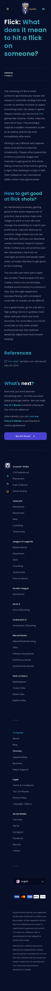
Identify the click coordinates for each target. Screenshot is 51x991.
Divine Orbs (18, 694)
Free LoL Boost (20, 578)
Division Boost (20, 547)
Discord (17, 844)
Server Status (20, 491)
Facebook (18, 838)
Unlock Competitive (23, 653)
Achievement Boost (23, 666)
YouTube (17, 819)
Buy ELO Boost (12, 405)
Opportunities (20, 757)
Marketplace (19, 681)
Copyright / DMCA (22, 803)
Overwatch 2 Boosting (24, 625)
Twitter (16, 850)
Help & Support (21, 769)
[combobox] (30, 881)
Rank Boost (19, 506)
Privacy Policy (20, 797)
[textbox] (30, 881)
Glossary (17, 750)
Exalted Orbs (19, 700)
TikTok (16, 825)
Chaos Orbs (19, 687)
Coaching (18, 525)
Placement (18, 478)
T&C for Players (21, 791)
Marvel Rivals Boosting (24, 641)
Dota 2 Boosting (21, 609)
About (16, 738)
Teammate (19, 531)
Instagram (18, 832)
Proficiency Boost (22, 659)
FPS (41, 113)
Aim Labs (13, 361)
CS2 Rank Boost (21, 472)
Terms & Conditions (23, 785)
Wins (15, 519)
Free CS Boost (20, 484)
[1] (19, 277)
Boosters (17, 763)
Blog (15, 744)
